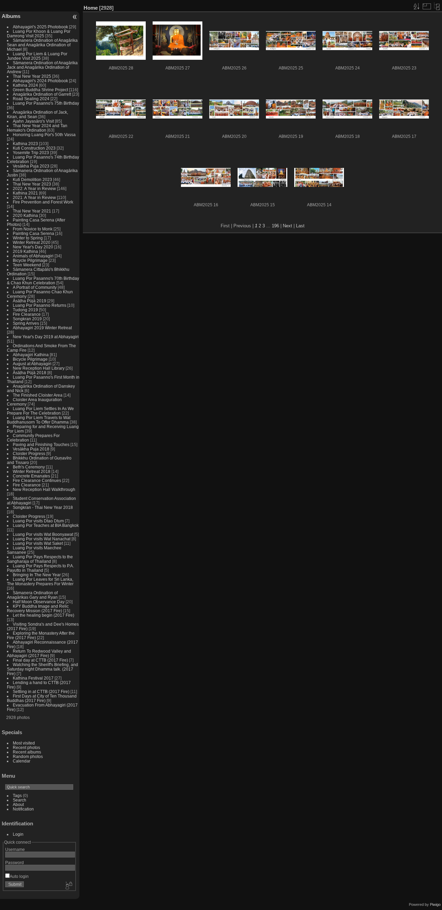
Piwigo (435, 904)
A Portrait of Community (35, 287)
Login (18, 834)
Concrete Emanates (31, 476)
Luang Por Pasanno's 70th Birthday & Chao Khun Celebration (43, 280)
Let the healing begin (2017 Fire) (43, 615)
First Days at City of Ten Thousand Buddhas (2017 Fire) (42, 698)
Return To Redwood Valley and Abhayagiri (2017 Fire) (39, 653)
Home (91, 8)
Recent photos (26, 747)
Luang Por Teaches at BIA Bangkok (46, 525)
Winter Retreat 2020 (31, 242)
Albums (11, 16)
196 (275, 225)
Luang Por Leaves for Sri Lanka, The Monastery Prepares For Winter (40, 581)
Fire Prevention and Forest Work (43, 202)
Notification (23, 809)
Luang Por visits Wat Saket (38, 543)
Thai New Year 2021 (32, 211)
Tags (17, 795)
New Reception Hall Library (39, 368)
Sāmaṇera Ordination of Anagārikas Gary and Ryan (32, 594)
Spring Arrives (26, 323)
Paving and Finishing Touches (41, 444)
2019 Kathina (25, 251)
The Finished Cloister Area (38, 395)
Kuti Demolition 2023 (32, 179)
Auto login (19, 876)
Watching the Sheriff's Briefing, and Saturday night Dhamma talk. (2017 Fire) (42, 669)
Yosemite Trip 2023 (31, 152)
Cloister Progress (29, 453)
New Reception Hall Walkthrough (44, 489)
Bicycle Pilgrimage (30, 260)
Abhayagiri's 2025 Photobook (40, 27)
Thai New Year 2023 (32, 184)
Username (15, 849)
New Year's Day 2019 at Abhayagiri (46, 336)
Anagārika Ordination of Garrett (42, 94)
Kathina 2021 (25, 193)
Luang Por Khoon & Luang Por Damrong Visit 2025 (38, 33)
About (18, 804)
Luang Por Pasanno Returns (39, 305)
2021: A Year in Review (34, 197)
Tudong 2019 (25, 309)
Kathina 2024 (25, 85)
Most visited (24, 743)
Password (14, 862)
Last (300, 225)
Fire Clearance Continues (37, 480)
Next (287, 225)
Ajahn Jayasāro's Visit (33, 121)
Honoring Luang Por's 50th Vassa (44, 134)
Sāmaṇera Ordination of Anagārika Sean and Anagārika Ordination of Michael (42, 44)
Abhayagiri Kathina (31, 354)
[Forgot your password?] (68, 885)
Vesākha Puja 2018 (31, 449)
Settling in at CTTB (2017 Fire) (41, 691)
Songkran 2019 (27, 318)
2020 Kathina (25, 215)
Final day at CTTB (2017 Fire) (40, 660)
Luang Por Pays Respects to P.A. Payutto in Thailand (40, 567)
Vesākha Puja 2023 (31, 166)
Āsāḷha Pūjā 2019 (29, 300)
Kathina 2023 (25, 143)
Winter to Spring (28, 238)
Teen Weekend (27, 265)
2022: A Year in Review (34, 188)
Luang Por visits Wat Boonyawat (43, 534)
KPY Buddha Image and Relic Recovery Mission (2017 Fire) (38, 608)
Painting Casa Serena (33, 233)
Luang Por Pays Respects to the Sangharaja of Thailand (40, 558)
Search (19, 800)
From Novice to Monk (32, 229)
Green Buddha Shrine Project (40, 89)
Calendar (21, 761)
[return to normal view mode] (436, 6)
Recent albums (27, 752)
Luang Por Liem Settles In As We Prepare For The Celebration (40, 410)
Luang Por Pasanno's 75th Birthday (46, 103)
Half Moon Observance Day (39, 601)
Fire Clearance (27, 314)
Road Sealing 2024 (31, 98)
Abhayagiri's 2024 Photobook (40, 80)
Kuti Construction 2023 (34, 148)
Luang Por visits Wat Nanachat (41, 539)
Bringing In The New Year (37, 574)
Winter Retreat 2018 (31, 471)
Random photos (28, 756)
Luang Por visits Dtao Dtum (38, 521)
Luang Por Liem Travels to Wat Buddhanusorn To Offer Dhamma (38, 419)
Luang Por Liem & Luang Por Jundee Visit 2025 (37, 55)
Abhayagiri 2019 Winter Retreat (42, 327)
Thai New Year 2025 (32, 76)
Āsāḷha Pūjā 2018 (29, 372)
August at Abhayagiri (32, 363)
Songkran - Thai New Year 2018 (43, 507)
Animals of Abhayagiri (33, 256)
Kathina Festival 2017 (33, 678)
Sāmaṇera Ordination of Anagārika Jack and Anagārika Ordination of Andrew (42, 67)
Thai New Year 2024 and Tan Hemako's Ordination (37, 127)
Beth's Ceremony (29, 467)
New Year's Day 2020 (33, 247)
